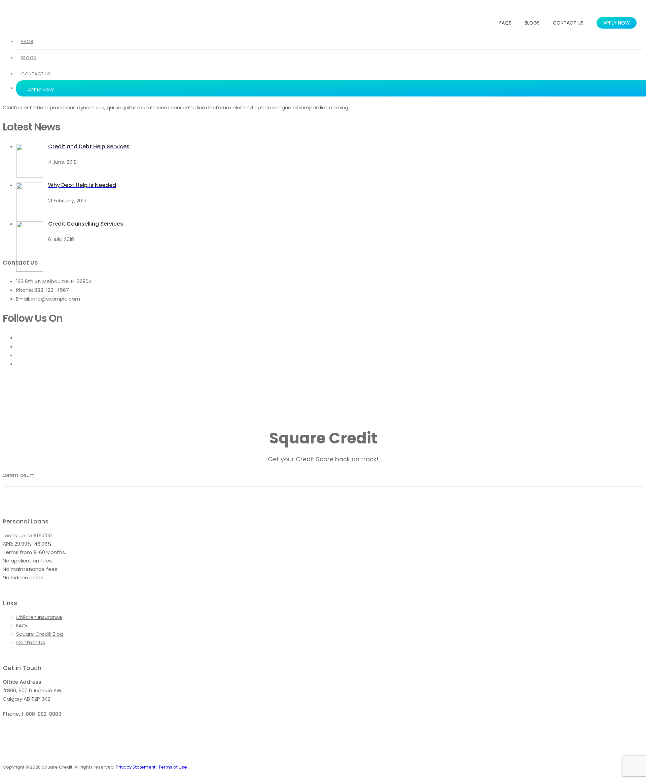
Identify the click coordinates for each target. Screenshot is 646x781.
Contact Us (568, 22)
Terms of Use (172, 767)
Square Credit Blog (39, 633)
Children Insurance (39, 617)
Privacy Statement (135, 767)
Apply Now (616, 22)
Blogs (532, 22)
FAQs (505, 22)
